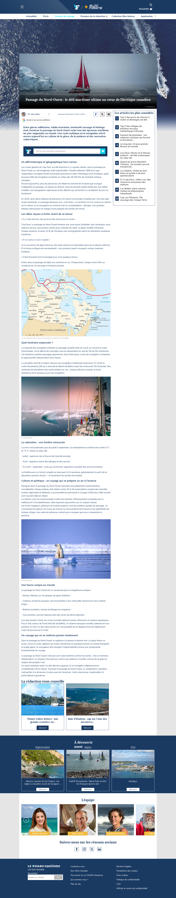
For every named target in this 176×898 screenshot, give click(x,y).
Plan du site (76, 884)
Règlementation (42, 747)
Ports (46, 16)
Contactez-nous (78, 866)
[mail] (151, 9)
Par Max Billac (34, 114)
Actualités (31, 16)
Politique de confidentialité (128, 879)
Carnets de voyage (65, 16)
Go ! (58, 877)
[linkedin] (99, 849)
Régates (87, 747)
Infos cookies (122, 875)
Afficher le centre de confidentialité (131, 888)
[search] (151, 5)
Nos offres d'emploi (79, 871)
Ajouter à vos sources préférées (38, 120)
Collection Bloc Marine (123, 16)
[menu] (22, 6)
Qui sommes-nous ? (79, 879)
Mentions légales (123, 866)
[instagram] (84, 849)
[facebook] (77, 849)
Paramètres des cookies (127, 871)
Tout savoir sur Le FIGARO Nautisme (87, 875)
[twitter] (92, 849)
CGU (118, 884)
